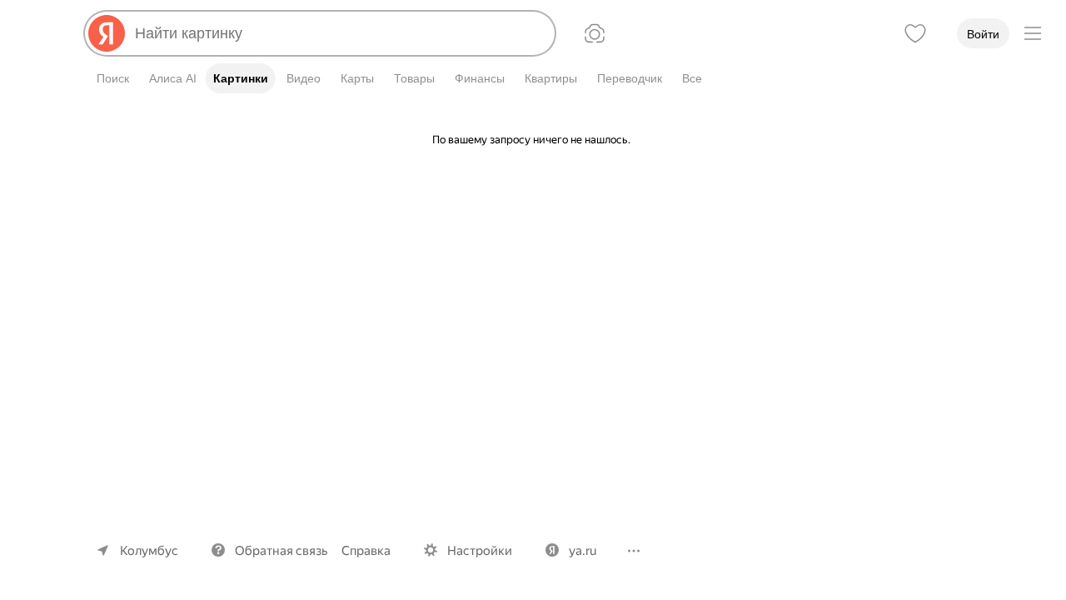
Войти (983, 34)
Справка (366, 550)
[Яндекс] (106, 33)
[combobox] (338, 33)
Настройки (479, 550)
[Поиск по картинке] (594, 33)
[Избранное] (915, 33)
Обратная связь (281, 550)
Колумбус (149, 550)
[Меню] (1032, 33)
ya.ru (582, 550)
